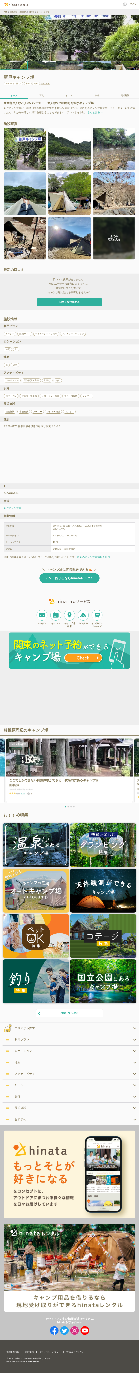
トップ (14, 95)
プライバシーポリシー (49, 1352)
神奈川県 (23, 12)
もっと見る (45, 83)
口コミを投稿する (69, 302)
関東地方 (13, 12)
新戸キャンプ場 (12, 508)
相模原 (31, 12)
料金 (97, 95)
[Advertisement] (38, 697)
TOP (5, 12)
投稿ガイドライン (74, 1352)
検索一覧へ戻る (69, 1013)
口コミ (69, 95)
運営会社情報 (13, 1352)
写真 (41, 95)
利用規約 (29, 1352)
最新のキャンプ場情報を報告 (93, 557)
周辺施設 (125, 95)
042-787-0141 (12, 493)
